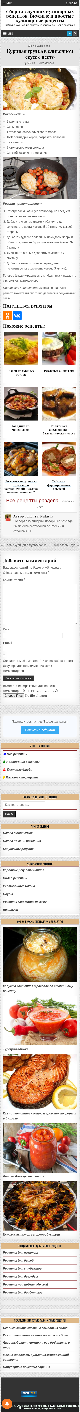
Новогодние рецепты (23, 762)
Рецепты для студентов (22, 1268)
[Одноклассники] (7, 315)
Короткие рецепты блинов (23, 870)
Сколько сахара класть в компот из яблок (35, 1328)
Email (7, 643)
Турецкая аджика (15, 1049)
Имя (6, 629)
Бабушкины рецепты (19, 849)
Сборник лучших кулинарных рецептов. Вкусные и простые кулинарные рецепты (40, 15)
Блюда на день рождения (22, 841)
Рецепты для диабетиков (23, 1292)
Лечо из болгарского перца (23, 1176)
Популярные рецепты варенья (26, 1367)
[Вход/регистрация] (69, 33)
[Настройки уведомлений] (7, 1404)
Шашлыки (10, 910)
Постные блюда (19, 769)
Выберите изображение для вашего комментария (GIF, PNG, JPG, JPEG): (30, 688)
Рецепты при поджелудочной (25, 1284)
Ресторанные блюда (19, 886)
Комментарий (14, 580)
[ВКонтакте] (17, 315)
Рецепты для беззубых (20, 1276)
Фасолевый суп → (66, 545)
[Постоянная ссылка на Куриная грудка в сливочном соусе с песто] (40, 89)
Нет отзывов (47, 63)
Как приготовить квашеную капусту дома (35, 1335)
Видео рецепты (15, 878)
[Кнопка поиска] (75, 33)
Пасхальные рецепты (22, 777)
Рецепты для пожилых (20, 1252)
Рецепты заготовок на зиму (25, 902)
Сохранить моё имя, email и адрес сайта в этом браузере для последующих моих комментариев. (38, 666)
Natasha (31, 63)
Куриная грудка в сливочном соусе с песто (40, 54)
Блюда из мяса (40, 45)
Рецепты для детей (18, 1260)
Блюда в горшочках (18, 833)
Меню (9, 3)
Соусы (8, 894)
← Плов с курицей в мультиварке (24, 545)
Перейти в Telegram (40, 730)
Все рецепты (17, 754)
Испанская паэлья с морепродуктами (31, 1234)
